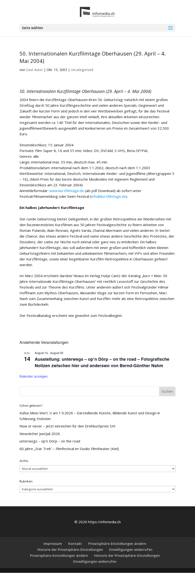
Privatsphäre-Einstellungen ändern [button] (117, 543)
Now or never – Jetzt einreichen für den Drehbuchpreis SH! (67, 426)
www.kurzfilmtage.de (66, 190)
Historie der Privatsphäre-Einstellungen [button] (70, 549)
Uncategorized (82, 69)
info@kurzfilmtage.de (108, 196)
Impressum (53, 543)
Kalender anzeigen (34, 376)
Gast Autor (34, 69)
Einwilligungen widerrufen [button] (130, 549)
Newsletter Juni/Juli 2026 (40, 433)
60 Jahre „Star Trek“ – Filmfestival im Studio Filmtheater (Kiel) (69, 448)
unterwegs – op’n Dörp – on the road (50, 441)
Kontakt (75, 543)
